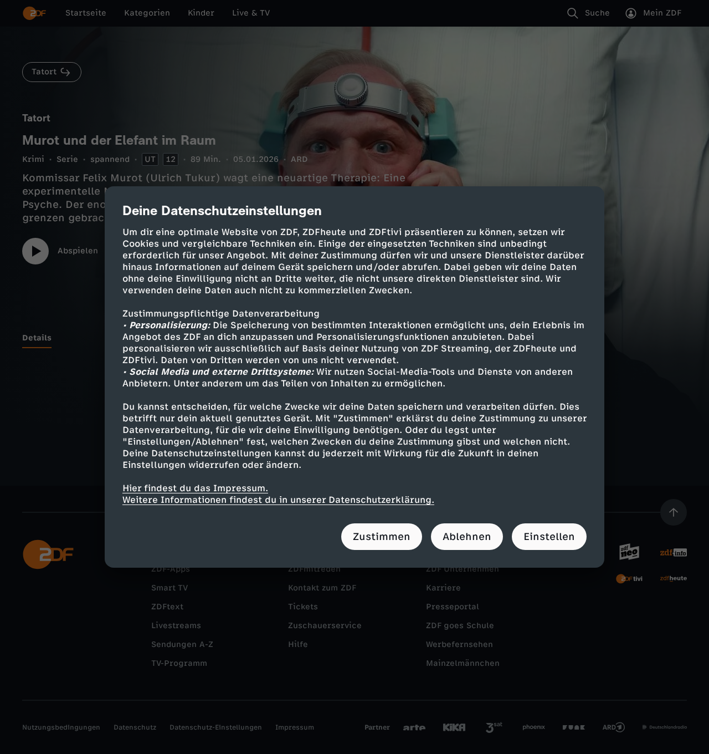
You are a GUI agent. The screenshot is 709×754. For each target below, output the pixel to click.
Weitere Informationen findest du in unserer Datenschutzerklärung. (278, 500)
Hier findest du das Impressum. (195, 488)
